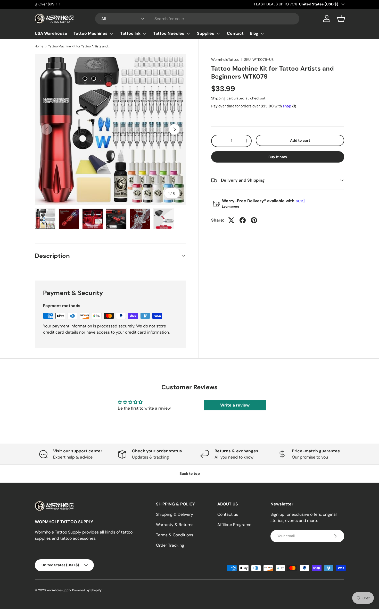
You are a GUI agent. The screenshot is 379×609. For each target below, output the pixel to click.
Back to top (189, 473)
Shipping (218, 98)
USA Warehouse (51, 33)
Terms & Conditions (174, 535)
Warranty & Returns (174, 524)
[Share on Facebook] (242, 220)
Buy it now (277, 157)
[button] (341, 18)
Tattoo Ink (130, 33)
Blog (254, 33)
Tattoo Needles (168, 33)
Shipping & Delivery (174, 514)
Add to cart (300, 140)
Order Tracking (170, 545)
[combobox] (197, 18)
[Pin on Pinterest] (254, 220)
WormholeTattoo (225, 59)
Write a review (235, 405)
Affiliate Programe (234, 524)
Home (39, 46)
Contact (235, 33)
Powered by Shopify (87, 590)
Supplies (205, 33)
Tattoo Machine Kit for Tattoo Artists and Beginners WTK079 (79, 46)
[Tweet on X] (231, 220)
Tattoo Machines (90, 33)
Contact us (227, 514)
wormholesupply (59, 590)
